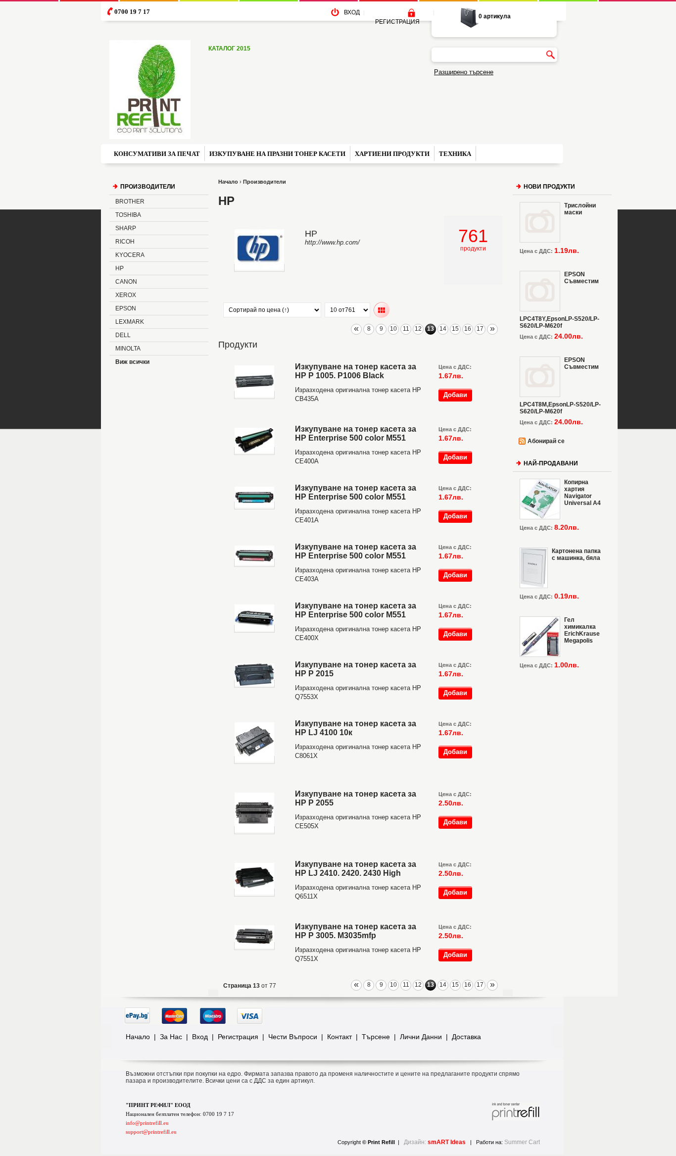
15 (455, 328)
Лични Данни (421, 1037)
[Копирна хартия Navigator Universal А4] (540, 499)
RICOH (125, 241)
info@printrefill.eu (147, 1123)
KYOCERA (130, 254)
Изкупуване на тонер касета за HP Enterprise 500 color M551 (355, 433)
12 (418, 328)
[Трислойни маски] (540, 222)
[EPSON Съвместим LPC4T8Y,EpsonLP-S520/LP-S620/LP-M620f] (540, 291)
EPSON (125, 308)
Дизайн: (435, 1142)
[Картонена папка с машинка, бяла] (534, 568)
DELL (123, 335)
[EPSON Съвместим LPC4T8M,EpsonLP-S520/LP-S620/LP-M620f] (540, 376)
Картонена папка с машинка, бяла (576, 554)
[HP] (259, 268)
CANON (126, 281)
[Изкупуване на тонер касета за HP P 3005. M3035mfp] (254, 946)
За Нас (171, 1037)
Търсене (376, 1037)
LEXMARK (129, 321)
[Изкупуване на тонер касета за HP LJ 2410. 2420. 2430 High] (254, 893)
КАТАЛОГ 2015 (229, 48)
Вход (200, 1037)
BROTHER (130, 201)
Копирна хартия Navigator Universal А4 (582, 492)
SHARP (125, 228)
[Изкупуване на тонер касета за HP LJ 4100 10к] (254, 760)
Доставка (466, 1037)
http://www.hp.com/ (332, 242)
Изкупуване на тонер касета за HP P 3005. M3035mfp (355, 931)
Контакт (339, 1037)
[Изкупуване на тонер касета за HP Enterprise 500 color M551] (254, 451)
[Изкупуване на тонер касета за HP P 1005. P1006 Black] (254, 395)
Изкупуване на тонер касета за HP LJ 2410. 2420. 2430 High (355, 868)
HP (119, 268)
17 (480, 328)
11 (406, 328)
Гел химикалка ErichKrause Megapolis (582, 630)
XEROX (125, 295)
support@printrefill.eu (151, 1132)
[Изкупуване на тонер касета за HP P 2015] (254, 684)
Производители (264, 182)
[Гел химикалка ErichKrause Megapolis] (540, 636)
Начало (228, 182)
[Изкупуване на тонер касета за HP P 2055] (254, 830)
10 (393, 328)
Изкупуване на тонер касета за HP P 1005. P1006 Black (355, 371)
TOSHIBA (128, 214)
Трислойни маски (580, 209)
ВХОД (352, 12)
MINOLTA (128, 348)
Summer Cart (522, 1142)
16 (467, 328)
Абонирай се (546, 441)
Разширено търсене (463, 72)
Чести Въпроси (292, 1037)
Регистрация (238, 1037)
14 (442, 328)
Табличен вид (382, 310)
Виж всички (132, 361)
